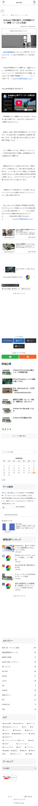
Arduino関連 (7, 289)
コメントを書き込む (19, 436)
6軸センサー (17, 289)
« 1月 (3, 480)
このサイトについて (19, 799)
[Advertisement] (19, 314)
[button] (30, 340)
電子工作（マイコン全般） (11, 285)
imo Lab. (19, 2)
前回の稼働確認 (8, 52)
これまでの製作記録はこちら (22, 78)
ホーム (10, 796)
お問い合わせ (28, 796)
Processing (27, 289)
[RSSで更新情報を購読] (27, 357)
